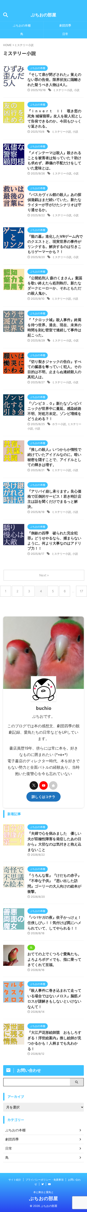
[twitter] (34, 785)
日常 (65, 34)
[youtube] (43, 785)
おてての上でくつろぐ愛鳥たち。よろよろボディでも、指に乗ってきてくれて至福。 (54, 959)
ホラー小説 (59, 424)
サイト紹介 (14, 1179)
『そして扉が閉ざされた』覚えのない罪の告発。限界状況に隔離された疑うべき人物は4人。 (54, 79)
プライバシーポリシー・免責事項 (45, 1179)
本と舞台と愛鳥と (43, 1192)
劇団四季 (65, 25)
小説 (76, 90)
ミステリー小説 (62, 90)
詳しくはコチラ (43, 797)
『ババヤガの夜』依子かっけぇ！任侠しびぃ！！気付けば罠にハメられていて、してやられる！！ (54, 922)
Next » (44, 575)
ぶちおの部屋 (43, 14)
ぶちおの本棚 (22, 25)
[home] (53, 785)
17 (81, 591)
